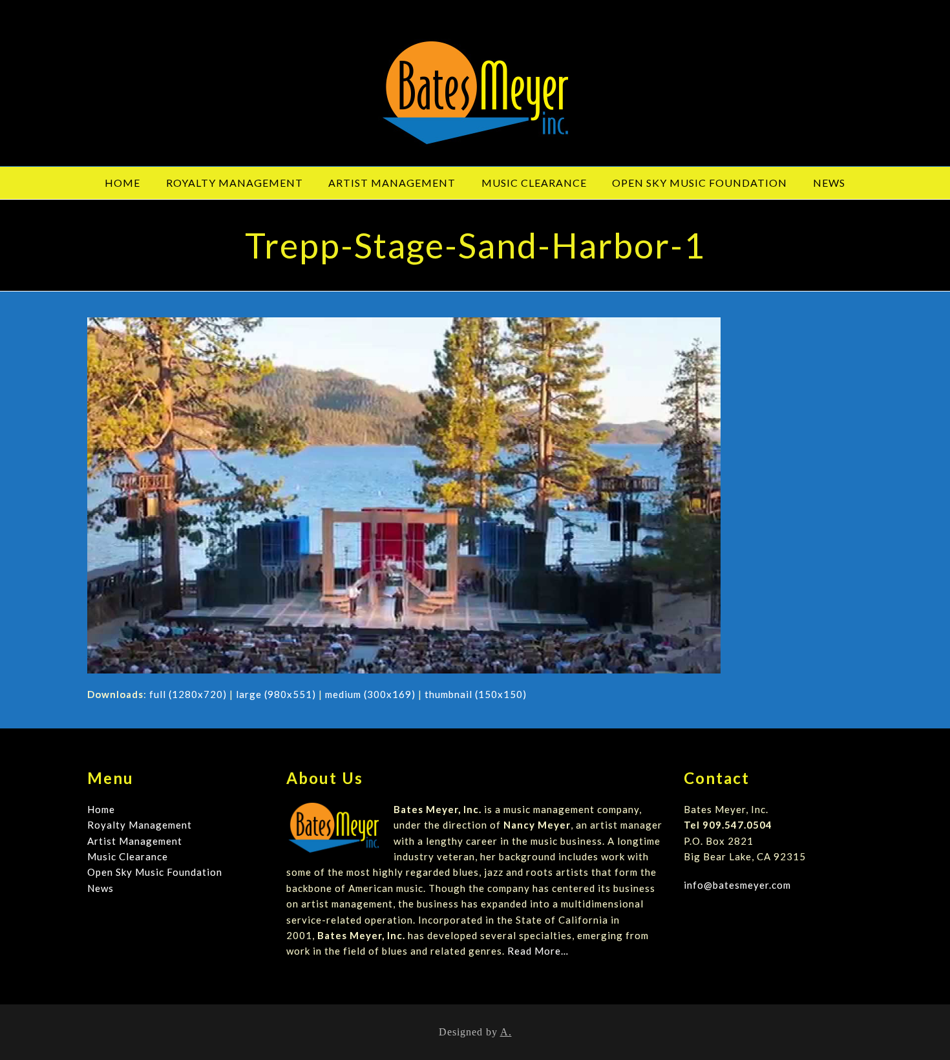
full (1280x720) (188, 694)
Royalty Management (139, 825)
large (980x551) (276, 694)
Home (101, 809)
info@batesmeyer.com (737, 885)
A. (506, 1031)
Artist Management (134, 841)
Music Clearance (127, 856)
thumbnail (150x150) (476, 694)
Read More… (538, 951)
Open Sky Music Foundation (154, 872)
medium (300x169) (370, 694)
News (100, 888)
